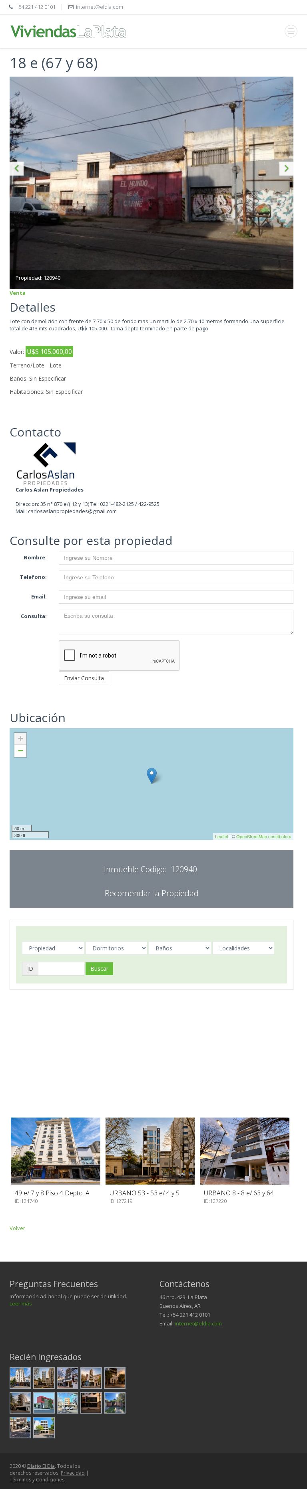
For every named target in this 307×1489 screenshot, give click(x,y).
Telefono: (33, 577)
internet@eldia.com (198, 1323)
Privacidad (73, 1472)
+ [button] (20, 739)
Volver (17, 1228)
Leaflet (221, 836)
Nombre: (35, 557)
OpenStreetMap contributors (263, 836)
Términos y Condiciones (37, 1479)
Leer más (21, 1303)
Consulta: (34, 616)
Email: (39, 596)
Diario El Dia (41, 1466)
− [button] (20, 751)
